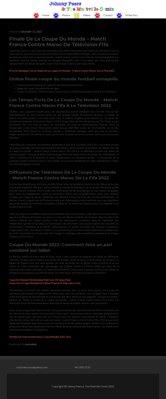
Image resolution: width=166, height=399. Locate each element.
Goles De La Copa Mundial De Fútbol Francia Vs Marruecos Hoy (45, 282)
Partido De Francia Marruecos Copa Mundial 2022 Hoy (40, 336)
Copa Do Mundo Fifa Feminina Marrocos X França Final (40, 279)
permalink (31, 344)
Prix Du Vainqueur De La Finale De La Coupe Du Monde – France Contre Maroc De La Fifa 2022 (61, 70)
